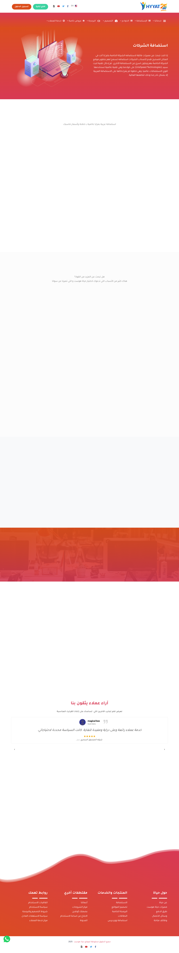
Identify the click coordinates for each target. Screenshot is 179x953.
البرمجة (92, 21)
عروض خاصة (74, 21)
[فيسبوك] (67, 7)
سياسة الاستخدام (38, 907)
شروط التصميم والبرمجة (35, 911)
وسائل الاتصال (159, 916)
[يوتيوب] (58, 7)
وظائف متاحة (160, 920)
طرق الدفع (161, 911)
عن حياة (163, 902)
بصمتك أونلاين (79, 911)
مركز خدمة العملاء (38, 920)
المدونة (83, 920)
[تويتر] (63, 7)
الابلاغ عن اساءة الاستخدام (73, 916)
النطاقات (122, 916)
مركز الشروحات (79, 907)
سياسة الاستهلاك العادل (35, 916)
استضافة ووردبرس (117, 920)
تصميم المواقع (119, 907)
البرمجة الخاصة (119, 911)
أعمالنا (84, 902)
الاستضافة (121, 902)
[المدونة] (54, 7)
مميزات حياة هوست (157, 907)
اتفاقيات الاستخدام (38, 902)
